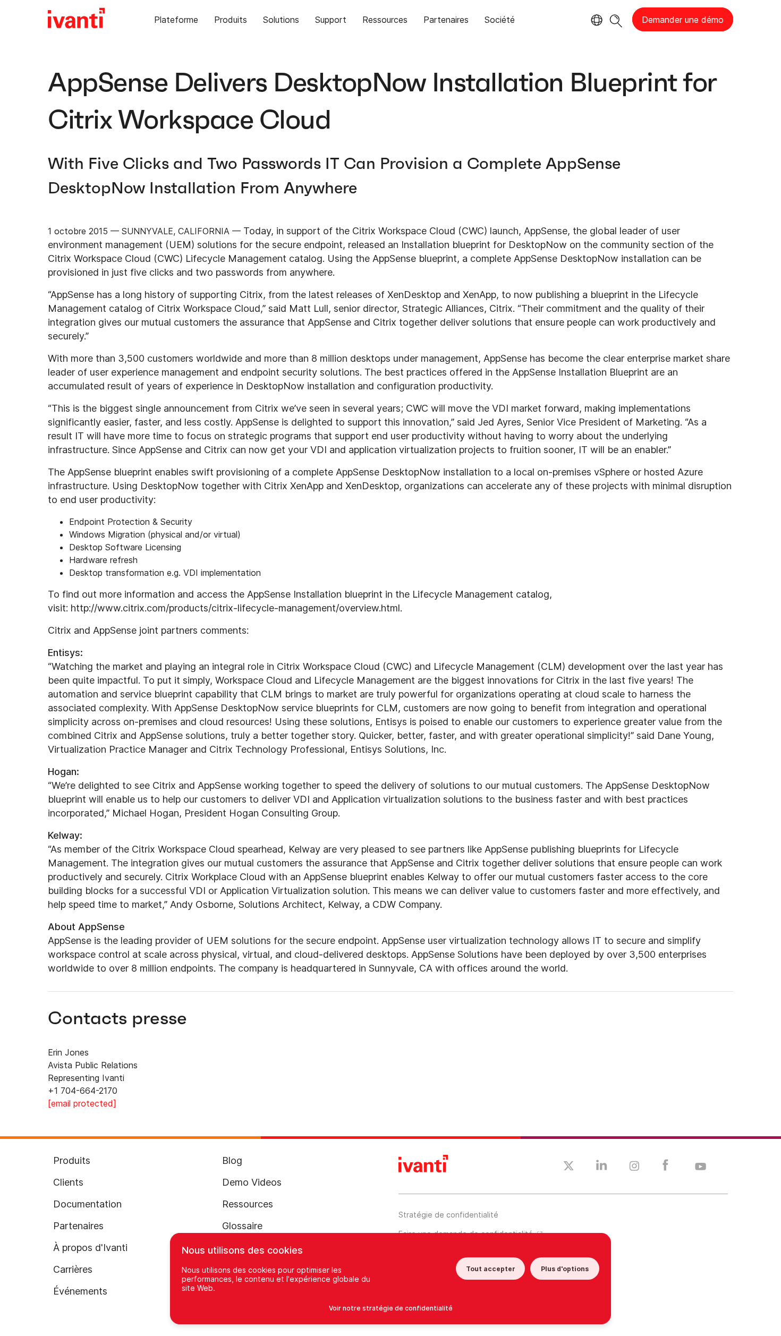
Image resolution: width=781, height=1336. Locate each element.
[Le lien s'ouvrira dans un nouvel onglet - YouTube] (700, 1167)
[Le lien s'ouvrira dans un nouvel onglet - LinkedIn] (601, 1167)
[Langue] (595, 20)
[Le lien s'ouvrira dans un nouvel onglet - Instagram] (634, 1167)
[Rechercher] (616, 19)
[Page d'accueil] (76, 19)
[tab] (176, 21)
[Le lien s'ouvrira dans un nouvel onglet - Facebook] (665, 1167)
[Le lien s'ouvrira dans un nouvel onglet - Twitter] (568, 1167)
